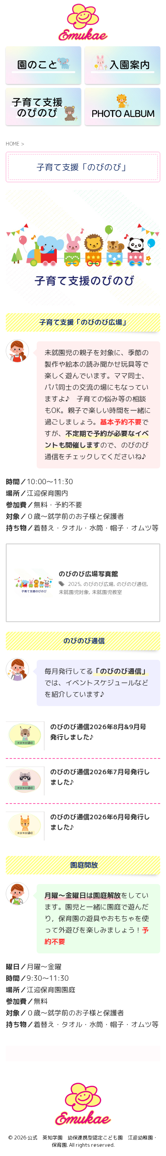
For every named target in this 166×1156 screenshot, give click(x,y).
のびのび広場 (98, 584)
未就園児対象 (74, 592)
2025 (74, 584)
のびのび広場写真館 (91, 573)
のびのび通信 (132, 584)
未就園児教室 (107, 592)
